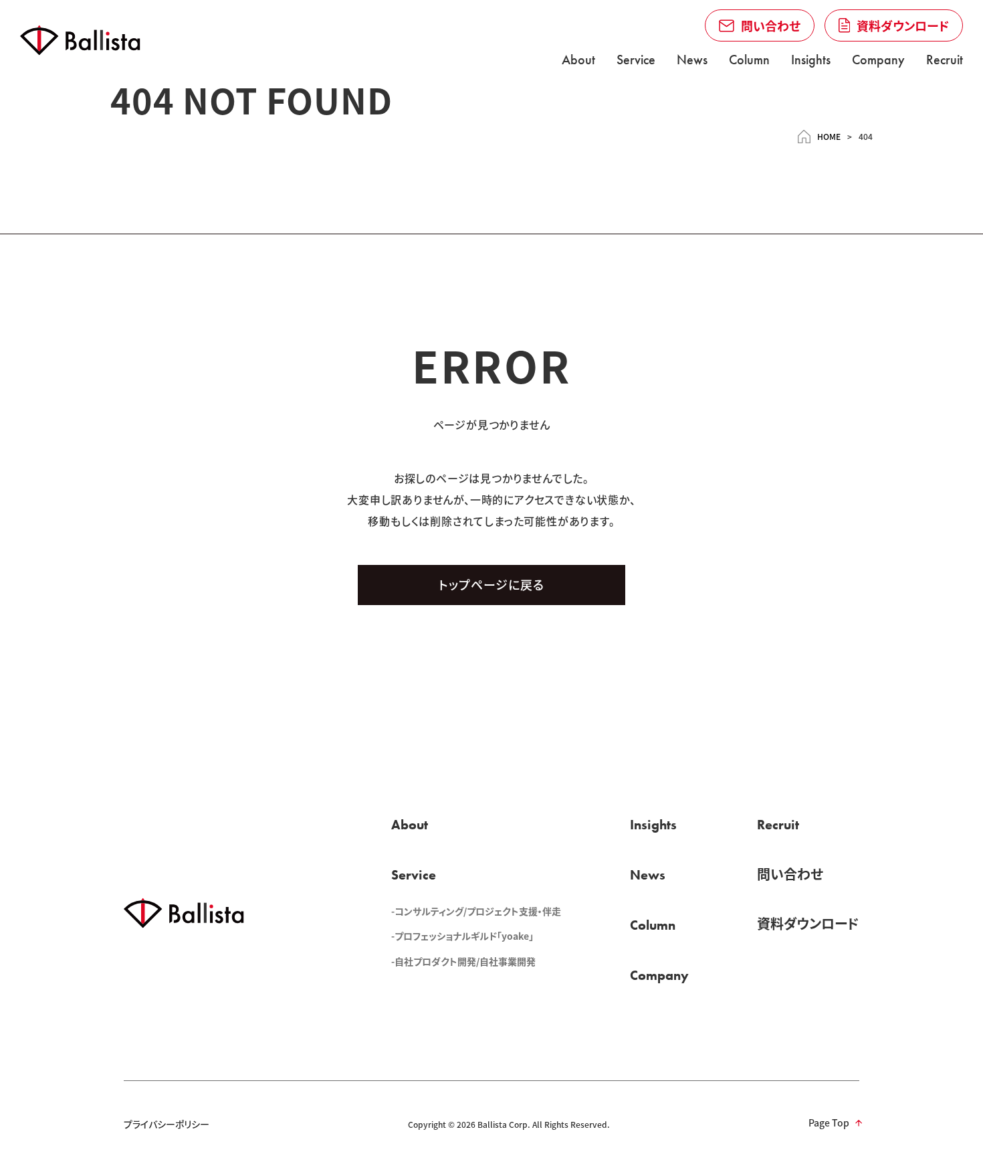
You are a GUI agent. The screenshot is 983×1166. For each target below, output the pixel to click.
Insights (811, 59)
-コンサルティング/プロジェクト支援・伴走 (476, 911)
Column (749, 59)
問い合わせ (790, 874)
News (692, 59)
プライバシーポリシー (166, 1124)
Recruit (944, 59)
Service (636, 59)
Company (878, 59)
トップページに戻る (491, 584)
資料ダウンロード (808, 923)
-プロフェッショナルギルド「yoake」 (462, 935)
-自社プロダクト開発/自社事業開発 (463, 961)
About (578, 59)
